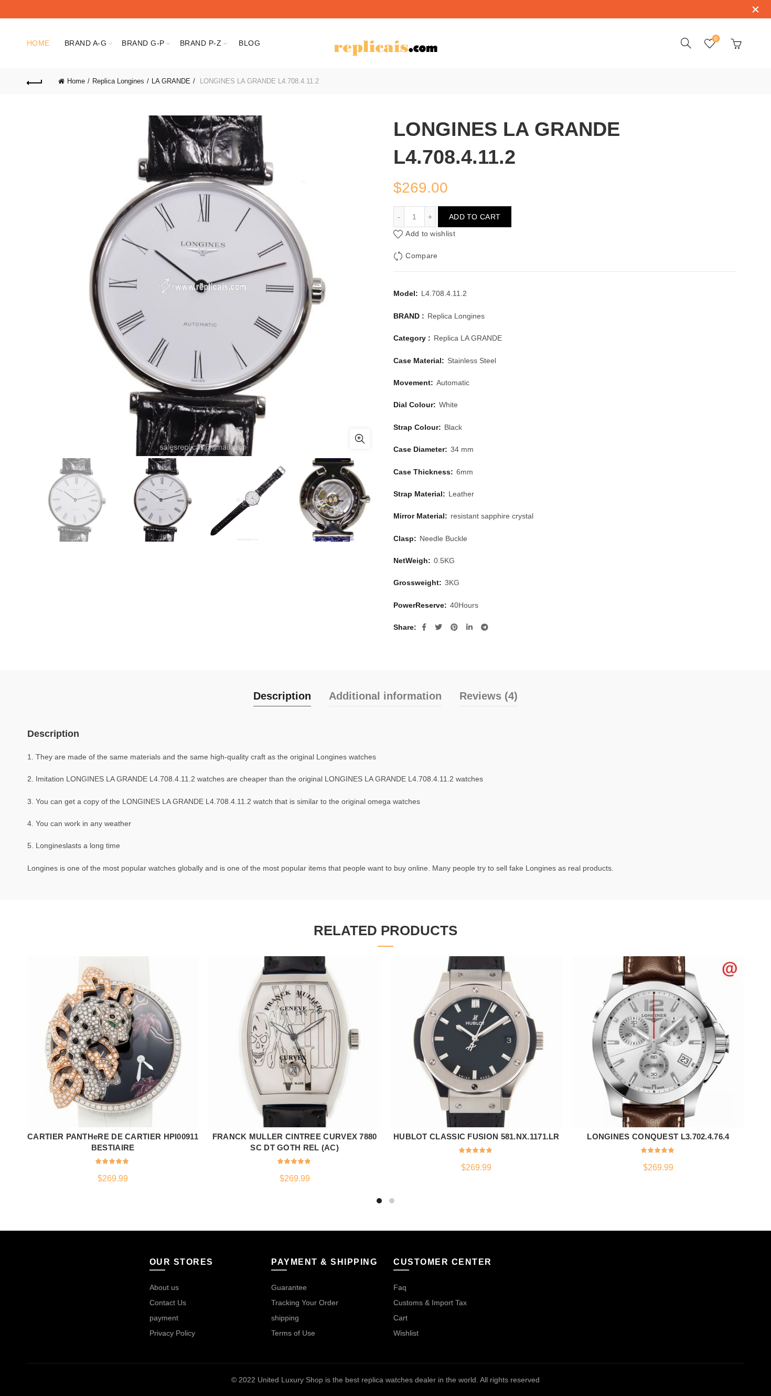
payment (163, 1318)
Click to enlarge (360, 439)
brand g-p (143, 43)
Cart (400, 1318)
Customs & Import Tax (430, 1302)
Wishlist (716, 38)
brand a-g (86, 43)
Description (282, 696)
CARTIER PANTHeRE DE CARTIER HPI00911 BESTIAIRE (112, 1142)
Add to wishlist (430, 234)
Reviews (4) (488, 696)
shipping (285, 1318)
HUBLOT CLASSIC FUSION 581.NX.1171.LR (476, 1136)
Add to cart (474, 217)
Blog (249, 43)
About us (164, 1287)
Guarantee (289, 1287)
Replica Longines (118, 81)
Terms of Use (293, 1333)
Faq (399, 1287)
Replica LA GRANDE (468, 338)
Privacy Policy (172, 1333)
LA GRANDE (171, 81)
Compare (421, 256)
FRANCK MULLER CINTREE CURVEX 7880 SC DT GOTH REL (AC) (294, 1142)
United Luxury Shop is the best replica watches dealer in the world (367, 1380)
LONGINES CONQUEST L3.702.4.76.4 (658, 1136)
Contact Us (167, 1302)
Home (38, 43)
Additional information (385, 696)
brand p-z (201, 43)
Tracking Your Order (304, 1302)
